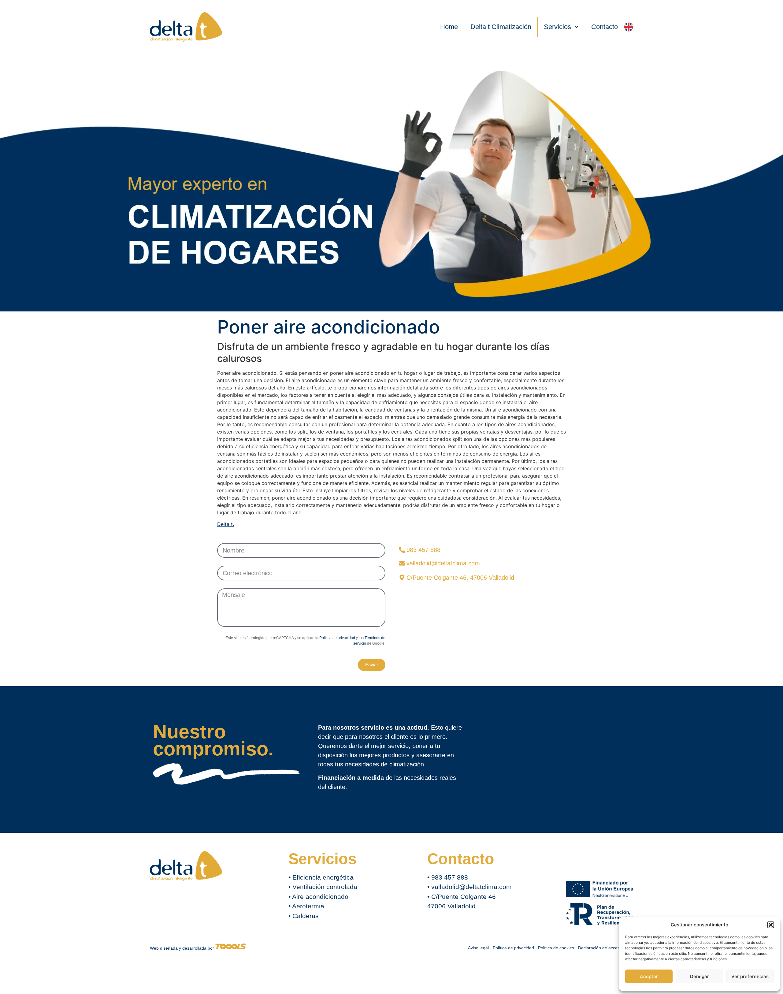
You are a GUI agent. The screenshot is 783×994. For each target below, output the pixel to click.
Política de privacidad (337, 638)
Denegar (699, 976)
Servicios (557, 27)
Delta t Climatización (500, 27)
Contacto (604, 27)
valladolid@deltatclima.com (471, 886)
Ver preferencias (750, 976)
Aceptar (649, 976)
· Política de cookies (555, 947)
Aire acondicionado (320, 896)
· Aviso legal (478, 947)
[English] (628, 27)
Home (449, 27)
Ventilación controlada (324, 886)
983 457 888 (449, 877)
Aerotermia (308, 906)
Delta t (225, 524)
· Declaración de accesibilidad (604, 947)
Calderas (305, 915)
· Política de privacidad (512, 947)
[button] (771, 925)
